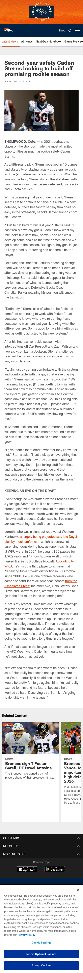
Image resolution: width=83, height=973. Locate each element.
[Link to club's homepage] (8, 29)
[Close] (78, 889)
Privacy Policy (26, 934)
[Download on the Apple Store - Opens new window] (27, 869)
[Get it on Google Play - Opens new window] (54, 871)
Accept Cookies (41, 965)
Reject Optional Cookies (41, 954)
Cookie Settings (41, 942)
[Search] (70, 30)
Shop (62, 30)
